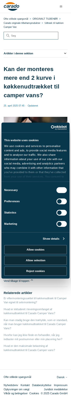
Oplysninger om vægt (16, 389)
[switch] (61, 201)
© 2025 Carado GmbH (54, 393)
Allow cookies (35, 249)
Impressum (61, 385)
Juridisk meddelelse (56, 389)
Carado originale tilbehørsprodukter (22, 23)
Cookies (34, 393)
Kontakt (25, 385)
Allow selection (35, 260)
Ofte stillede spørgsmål (16, 18)
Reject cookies (35, 271)
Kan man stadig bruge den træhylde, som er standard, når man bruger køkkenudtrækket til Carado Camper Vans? (36, 324)
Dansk (61, 377)
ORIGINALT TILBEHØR (45, 18)
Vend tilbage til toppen (17, 280)
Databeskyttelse (41, 385)
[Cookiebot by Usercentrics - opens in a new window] (51, 127)
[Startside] (11, 6)
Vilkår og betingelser (16, 393)
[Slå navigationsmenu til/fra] (61, 6)
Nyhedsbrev (11, 385)
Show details (51, 238)
